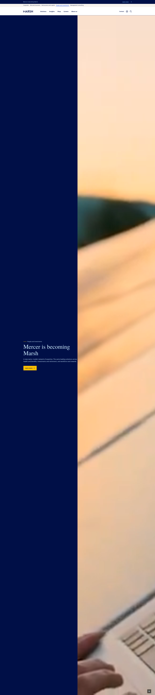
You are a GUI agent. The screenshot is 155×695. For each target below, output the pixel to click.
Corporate (26, 5)
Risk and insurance (35, 5)
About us (74, 11)
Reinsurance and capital (48, 5)
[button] (131, 2)
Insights (52, 11)
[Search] (131, 11)
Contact (121, 11)
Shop (59, 11)
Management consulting (77, 5)
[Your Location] (127, 11)
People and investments (62, 5)
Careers (66, 11)
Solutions (43, 11)
